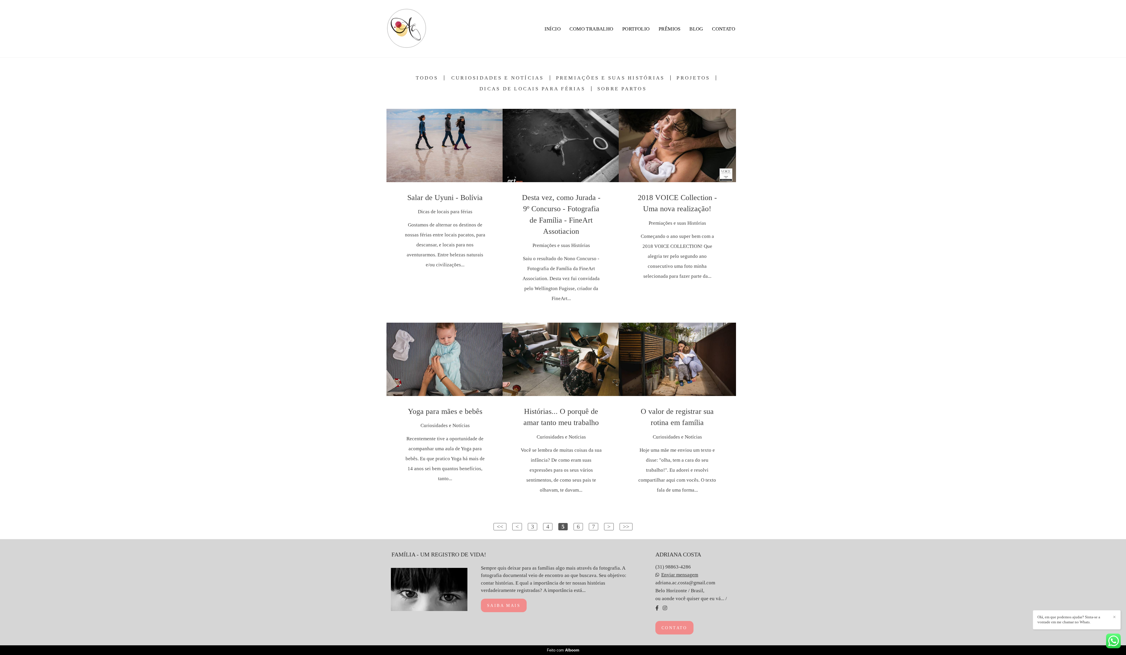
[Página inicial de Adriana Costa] (406, 29)
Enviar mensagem (679, 574)
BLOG (696, 29)
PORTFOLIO (636, 29)
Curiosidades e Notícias (497, 77)
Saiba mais (503, 605)
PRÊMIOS (670, 29)
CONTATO (723, 29)
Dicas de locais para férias (532, 88)
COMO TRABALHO (591, 29)
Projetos (693, 77)
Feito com (563, 650)
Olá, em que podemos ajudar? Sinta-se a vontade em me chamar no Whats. (1068, 619)
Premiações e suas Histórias (610, 77)
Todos (427, 77)
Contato (674, 627)
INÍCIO (553, 29)
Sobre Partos (622, 88)
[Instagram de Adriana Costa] (665, 608)
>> (626, 526)
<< (500, 526)
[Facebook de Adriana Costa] (657, 608)
